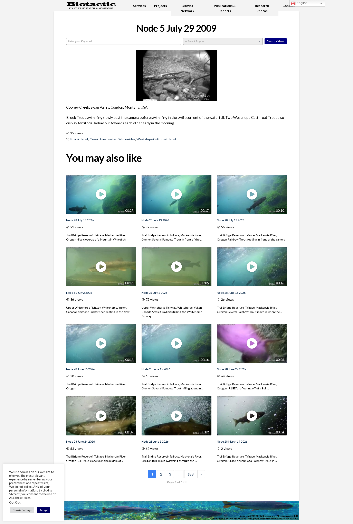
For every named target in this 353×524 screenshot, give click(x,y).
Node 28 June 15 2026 (231, 292)
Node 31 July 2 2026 (79, 292)
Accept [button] (43, 510)
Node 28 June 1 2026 (155, 441)
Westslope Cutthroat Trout (156, 139)
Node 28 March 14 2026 (232, 441)
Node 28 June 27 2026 (231, 369)
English (301, 3)
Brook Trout (79, 139)
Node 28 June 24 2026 (80, 441)
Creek (94, 139)
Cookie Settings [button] (22, 510)
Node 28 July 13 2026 (80, 220)
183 (190, 474)
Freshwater (108, 139)
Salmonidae (126, 139)
